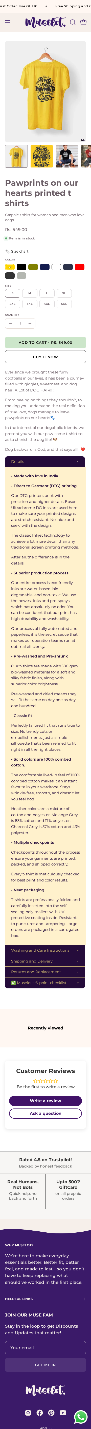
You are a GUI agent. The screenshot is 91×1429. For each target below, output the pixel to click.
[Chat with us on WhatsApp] (80, 1423)
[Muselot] (45, 22)
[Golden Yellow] (10, 267)
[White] (56, 267)
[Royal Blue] (45, 267)
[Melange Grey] (21, 276)
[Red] (79, 267)
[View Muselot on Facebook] (39, 1413)
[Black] (21, 267)
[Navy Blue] (68, 267)
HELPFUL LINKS (19, 1299)
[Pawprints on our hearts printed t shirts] (16, 156)
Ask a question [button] (45, 1113)
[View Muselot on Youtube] (63, 1413)
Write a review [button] (45, 1100)
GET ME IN (45, 1365)
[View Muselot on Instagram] (28, 1413)
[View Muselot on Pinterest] (51, 1413)
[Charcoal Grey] (10, 276)
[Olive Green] (33, 267)
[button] (72, 22)
